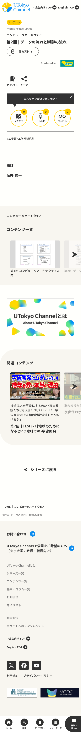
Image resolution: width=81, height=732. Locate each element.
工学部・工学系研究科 (20, 29)
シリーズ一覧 (15, 573)
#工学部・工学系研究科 (20, 138)
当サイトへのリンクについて (25, 626)
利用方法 (12, 618)
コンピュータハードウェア (24, 35)
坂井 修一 (14, 175)
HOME (6, 506)
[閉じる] (71, 96)
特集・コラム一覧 (18, 589)
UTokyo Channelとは (21, 565)
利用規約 (12, 675)
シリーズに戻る (44, 469)
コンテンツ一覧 (17, 581)
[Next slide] (74, 254)
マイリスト (14, 605)
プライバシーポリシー (37, 675)
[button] (18, 118)
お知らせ (12, 597)
